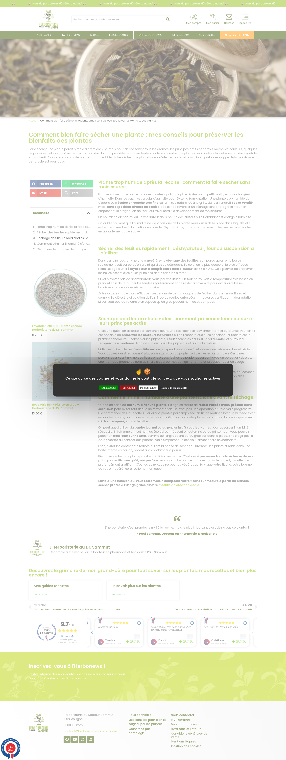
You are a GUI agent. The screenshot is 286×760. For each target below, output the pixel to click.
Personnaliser (148, 387)
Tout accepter (108, 387)
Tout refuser (128, 387)
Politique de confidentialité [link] (173, 388)
